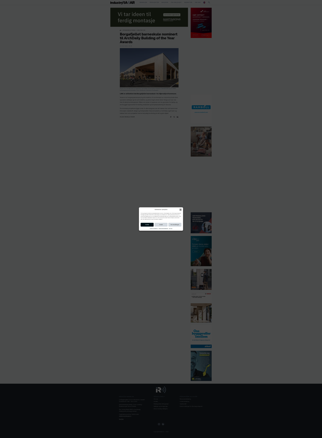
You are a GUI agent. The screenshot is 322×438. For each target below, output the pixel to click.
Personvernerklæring (163, 228)
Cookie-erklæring (154, 228)
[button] (180, 209)
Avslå (161, 224)
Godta (147, 224)
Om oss (170, 228)
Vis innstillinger (174, 224)
